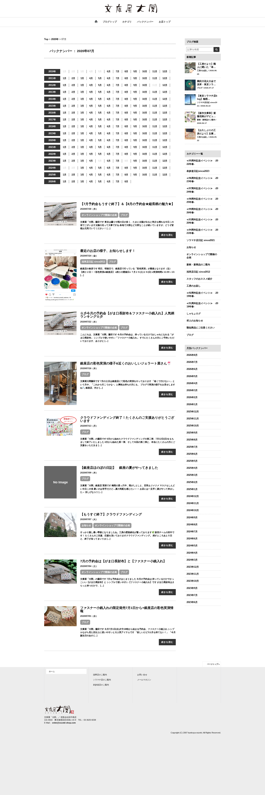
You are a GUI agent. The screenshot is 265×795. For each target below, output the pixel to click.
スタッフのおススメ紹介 (199, 278)
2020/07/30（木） (89, 209)
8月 (126, 71)
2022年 (52, 154)
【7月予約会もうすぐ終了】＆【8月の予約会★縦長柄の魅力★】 (127, 204)
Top (46, 39)
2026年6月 (192, 369)
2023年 (52, 160)
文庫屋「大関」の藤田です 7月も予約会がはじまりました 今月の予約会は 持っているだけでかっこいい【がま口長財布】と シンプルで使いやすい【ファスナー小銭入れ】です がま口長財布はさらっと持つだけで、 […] (127, 582)
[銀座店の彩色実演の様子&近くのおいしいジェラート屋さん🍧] (60, 383)
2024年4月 (192, 552)
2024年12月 (193, 496)
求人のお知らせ (195, 320)
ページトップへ (213, 664)
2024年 (52, 167)
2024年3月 (192, 559)
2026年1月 (192, 404)
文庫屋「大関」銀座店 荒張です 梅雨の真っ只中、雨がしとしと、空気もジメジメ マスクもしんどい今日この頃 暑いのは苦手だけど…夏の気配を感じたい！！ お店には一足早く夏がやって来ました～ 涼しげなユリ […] (127, 488)
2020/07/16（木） (89, 368)
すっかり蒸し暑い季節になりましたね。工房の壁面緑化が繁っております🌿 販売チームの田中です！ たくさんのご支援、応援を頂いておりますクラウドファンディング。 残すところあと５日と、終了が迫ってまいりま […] (127, 535)
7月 (117, 71)
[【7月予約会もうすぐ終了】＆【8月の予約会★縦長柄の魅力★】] (60, 214)
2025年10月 (193, 425)
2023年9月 (192, 588)
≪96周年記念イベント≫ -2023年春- (202, 180)
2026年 (52, 181)
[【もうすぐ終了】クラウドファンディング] (60, 524)
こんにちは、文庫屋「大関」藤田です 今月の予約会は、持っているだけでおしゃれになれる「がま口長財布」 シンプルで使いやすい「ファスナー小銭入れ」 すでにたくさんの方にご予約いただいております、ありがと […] (127, 337)
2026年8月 (192, 355)
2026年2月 (192, 397)
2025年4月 (192, 468)
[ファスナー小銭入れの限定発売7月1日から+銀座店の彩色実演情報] (60, 616)
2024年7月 (192, 531)
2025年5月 (192, 461)
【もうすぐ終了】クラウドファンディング (111, 514)
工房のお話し (194, 285)
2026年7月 (192, 362)
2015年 (52, 105)
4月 (91, 78)
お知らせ (86, 525)
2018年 (52, 126)
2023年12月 (193, 566)
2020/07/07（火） (89, 519)
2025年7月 (192, 447)
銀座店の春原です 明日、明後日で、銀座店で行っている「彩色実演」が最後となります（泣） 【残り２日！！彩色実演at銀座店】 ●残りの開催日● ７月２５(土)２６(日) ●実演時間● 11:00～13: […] (127, 271)
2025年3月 (192, 475)
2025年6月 (192, 454)
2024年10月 (193, 510)
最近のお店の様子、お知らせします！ (107, 251)
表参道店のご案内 (101, 685)
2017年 (52, 119)
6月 (109, 71)
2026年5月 (192, 376)
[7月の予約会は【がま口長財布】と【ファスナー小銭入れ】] (60, 571)
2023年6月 (192, 602)
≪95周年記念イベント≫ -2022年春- (202, 162)
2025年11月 (193, 418)
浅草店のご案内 (100, 675)
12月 (164, 71)
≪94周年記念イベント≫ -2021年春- (202, 231)
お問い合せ (142, 675)
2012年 (52, 85)
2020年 (55, 39)
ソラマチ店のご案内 (102, 680)
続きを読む (167, 235)
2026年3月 (192, 390)
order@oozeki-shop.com (64, 723)
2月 (73, 78)
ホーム (52, 671)
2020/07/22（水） (89, 321)
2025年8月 (192, 439)
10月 (144, 71)
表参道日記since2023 (198, 171)
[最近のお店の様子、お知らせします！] (60, 274)
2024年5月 (192, 545)
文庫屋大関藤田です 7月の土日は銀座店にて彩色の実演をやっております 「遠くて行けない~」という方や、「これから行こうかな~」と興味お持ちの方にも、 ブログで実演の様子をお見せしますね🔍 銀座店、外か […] (127, 384)
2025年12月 (193, 411)
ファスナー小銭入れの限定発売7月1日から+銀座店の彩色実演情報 (126, 609)
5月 (100, 78)
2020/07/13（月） (89, 426)
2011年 (52, 78)
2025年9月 (192, 432)
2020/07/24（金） (89, 256)
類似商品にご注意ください (201, 327)
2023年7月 (192, 595)
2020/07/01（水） (89, 616)
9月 (135, 71)
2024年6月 (192, 538)
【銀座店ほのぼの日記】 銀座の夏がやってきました (119, 467)
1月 (64, 78)
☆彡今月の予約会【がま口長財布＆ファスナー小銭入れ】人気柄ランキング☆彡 (127, 314)
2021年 (52, 147)
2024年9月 (192, 517)
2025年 (52, 174)
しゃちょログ (194, 313)
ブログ (124, 215)
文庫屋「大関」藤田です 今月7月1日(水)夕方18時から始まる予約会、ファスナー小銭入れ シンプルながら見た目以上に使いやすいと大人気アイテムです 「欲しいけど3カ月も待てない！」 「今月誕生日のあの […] (128, 632)
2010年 (52, 71)
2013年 (52, 92)
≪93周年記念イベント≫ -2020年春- (202, 221)
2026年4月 (192, 383)
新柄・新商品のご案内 (198, 264)
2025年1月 (192, 489)
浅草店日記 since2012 (93, 261)
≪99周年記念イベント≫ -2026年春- (202, 211)
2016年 (52, 112)
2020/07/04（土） (89, 566)
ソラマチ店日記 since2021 (201, 240)
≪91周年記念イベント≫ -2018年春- (202, 305)
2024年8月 (192, 524)
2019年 (52, 133)
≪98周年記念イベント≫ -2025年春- (202, 200)
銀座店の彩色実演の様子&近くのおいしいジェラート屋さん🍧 (125, 363)
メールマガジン (144, 680)
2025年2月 (192, 482)
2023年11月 (193, 574)
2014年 (52, 99)
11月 (154, 71)
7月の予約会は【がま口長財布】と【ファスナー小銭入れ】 (123, 561)
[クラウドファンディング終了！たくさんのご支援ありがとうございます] (60, 426)
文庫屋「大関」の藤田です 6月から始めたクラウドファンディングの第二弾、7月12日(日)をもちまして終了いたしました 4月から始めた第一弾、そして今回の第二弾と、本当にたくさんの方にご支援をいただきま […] (127, 442)
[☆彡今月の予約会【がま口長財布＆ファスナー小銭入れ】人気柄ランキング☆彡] (60, 323)
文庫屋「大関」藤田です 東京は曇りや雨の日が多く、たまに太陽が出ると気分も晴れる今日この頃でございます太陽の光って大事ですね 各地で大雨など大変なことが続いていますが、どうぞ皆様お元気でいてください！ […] (127, 225)
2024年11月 (193, 503)
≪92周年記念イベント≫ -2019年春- (202, 294)
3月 (82, 78)
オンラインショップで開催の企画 (99, 215)
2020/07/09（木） (89, 472)
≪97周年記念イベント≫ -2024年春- (202, 190)
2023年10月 (193, 581)
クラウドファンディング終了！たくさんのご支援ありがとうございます (127, 419)
